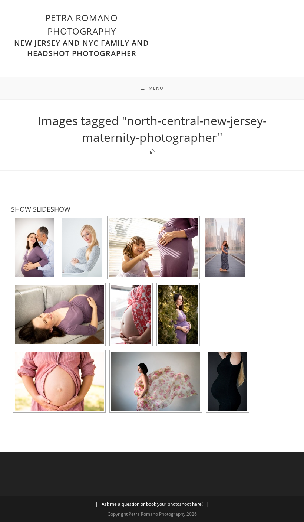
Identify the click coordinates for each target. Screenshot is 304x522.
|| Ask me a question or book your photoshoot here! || (152, 504)
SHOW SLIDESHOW (40, 209)
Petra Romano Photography (81, 35)
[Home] (152, 152)
